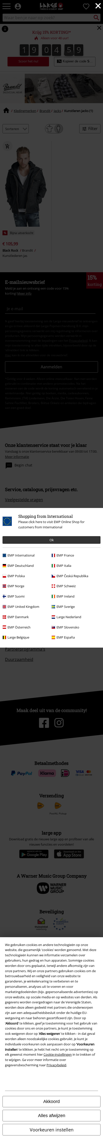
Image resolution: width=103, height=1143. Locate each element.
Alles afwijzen (51, 1115)
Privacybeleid (56, 1065)
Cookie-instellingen (58, 1054)
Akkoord (51, 1101)
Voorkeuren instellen (52, 1130)
